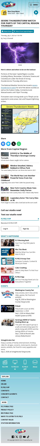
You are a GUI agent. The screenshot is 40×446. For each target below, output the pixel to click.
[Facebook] (13, 437)
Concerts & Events (9, 394)
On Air (3, 384)
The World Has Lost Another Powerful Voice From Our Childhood (18, 177)
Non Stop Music (14, 11)
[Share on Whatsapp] (19, 144)
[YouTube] (24, 437)
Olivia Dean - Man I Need (16, 13)
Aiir (31, 440)
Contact (5, 397)
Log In (5, 229)
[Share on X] (13, 144)
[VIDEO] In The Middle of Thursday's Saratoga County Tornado (18, 155)
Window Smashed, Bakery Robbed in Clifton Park (21, 166)
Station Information (10, 423)
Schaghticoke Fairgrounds (20, 352)
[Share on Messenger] (8, 144)
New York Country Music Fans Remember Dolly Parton (23, 189)
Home (3, 381)
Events (4, 286)
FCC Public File (7, 406)
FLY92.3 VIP (6, 219)
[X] (17, 437)
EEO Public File (7, 413)
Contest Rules (7, 420)
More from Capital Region (24, 31)
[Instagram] (20, 437)
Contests (5, 391)
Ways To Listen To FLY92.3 (12, 416)
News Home (8, 31)
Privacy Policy (7, 410)
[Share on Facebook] (3, 144)
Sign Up (26, 229)
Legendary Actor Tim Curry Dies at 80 (24, 199)
